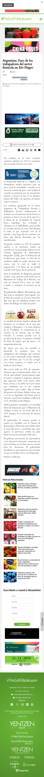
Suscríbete (42, 621)
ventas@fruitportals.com (23, 697)
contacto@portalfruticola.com (23, 694)
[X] (31, 151)
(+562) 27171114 (23, 691)
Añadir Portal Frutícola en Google (23, 145)
